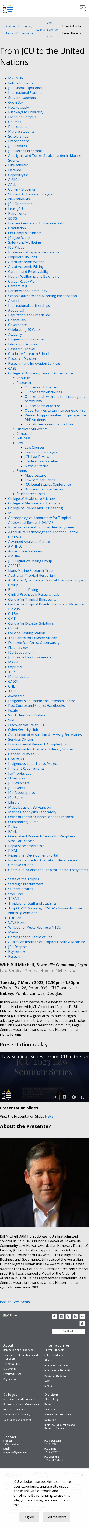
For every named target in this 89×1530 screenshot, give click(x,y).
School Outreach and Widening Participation (43, 296)
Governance (18, 324)
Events (40, 29)
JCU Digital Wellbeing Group (30, 561)
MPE (12, 513)
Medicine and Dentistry (16, 1414)
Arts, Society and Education (19, 1399)
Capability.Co (18, 175)
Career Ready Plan (22, 281)
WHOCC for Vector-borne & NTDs (35, 927)
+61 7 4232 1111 (52, 1452)
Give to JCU (17, 759)
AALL (12, 184)
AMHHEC (15, 546)
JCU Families (18, 146)
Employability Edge (23, 257)
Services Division (21, 739)
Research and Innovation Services (34, 363)
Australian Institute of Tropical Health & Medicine (47, 941)
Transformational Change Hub (49, 424)
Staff (12, 720)
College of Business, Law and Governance (19, 29)
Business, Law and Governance (21, 1404)
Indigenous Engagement (27, 339)
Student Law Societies (42, 461)
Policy (13, 826)
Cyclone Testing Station (27, 633)
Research (24, 382)
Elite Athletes (18, 165)
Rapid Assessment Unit (26, 845)
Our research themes (41, 387)
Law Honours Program (42, 452)
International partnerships (29, 305)
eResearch (16, 696)
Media (13, 932)
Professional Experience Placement (36, 252)
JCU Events (17, 788)
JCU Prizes (16, 247)
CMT (12, 618)
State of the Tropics (24, 879)
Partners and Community (28, 291)
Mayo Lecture (35, 475)
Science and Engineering (17, 1419)
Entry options (19, 141)
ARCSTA (15, 565)
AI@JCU (14, 179)
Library (14, 802)
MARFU (14, 662)
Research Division (22, 358)
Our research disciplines (43, 392)
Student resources (31, 493)
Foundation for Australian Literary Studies (41, 749)
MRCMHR (16, 78)
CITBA (13, 613)
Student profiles (21, 889)
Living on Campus (22, 117)
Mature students (21, 131)
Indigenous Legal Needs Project (33, 763)
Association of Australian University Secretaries (45, 734)
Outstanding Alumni (24, 822)
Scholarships (18, 136)
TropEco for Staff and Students (32, 903)
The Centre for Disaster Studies (33, 638)
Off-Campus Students (25, 233)
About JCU (16, 310)
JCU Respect (18, 946)
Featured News (12, 1374)
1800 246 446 (11, 1444)
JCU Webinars (19, 783)
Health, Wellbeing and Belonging (34, 276)
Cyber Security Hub (23, 729)
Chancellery (17, 320)
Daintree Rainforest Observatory (34, 642)
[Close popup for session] (82, 1476)
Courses (15, 122)
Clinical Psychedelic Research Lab (34, 594)
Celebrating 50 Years (24, 329)
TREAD (14, 898)
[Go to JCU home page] (10, 1315)
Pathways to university (26, 112)
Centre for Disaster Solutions (31, 623)
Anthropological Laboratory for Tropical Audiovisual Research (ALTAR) (39, 520)
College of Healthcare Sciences (32, 498)
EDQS (13, 218)
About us (24, 378)
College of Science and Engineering (36, 508)
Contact (9, 1437)
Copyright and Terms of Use (30, 937)
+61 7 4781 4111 (52, 1444)
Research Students (55, 1375)
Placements (17, 213)
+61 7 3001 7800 (53, 1460)
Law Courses (35, 447)
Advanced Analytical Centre (29, 541)
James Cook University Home (8, 8)
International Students (26, 92)
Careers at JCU (20, 286)
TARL (12, 691)
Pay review (17, 951)
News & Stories (36, 466)
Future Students (21, 83)
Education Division (23, 344)
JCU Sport (16, 797)
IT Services (17, 778)
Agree (29, 1517)
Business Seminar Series (44, 489)
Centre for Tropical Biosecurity (32, 599)
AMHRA (14, 556)
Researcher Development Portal (33, 855)
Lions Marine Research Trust (31, 570)
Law (20, 443)
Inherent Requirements (26, 768)
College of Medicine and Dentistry (34, 503)
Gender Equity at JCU (24, 754)
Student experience (23, 97)
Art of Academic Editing (26, 266)
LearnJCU (16, 208)
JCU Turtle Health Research (30, 657)
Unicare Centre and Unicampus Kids (36, 223)
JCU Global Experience (25, 88)
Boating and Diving (23, 589)
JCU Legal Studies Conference (48, 484)
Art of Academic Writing (27, 262)
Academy (15, 334)
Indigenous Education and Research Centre (42, 701)
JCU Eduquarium (21, 652)
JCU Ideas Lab (19, 676)
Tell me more (56, 1517)
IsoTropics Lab (20, 773)
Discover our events (32, 429)
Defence (15, 170)
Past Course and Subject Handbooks (37, 705)
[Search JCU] (83, 8)
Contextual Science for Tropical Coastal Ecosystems (48, 869)
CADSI (13, 681)
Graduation (17, 228)
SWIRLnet (16, 893)
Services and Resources (58, 1414)
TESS (12, 672)
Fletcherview (18, 647)
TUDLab (15, 917)
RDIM (13, 850)
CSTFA (13, 628)
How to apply (19, 107)
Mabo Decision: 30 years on (30, 807)
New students (19, 199)
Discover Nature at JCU (26, 725)
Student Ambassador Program (32, 194)
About (8, 1345)
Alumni (14, 300)
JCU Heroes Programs (25, 151)
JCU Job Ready (19, 237)
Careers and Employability (28, 271)
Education (50, 1419)
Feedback (68, 1331)
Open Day (16, 102)
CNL (12, 686)
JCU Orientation (21, 203)
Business (24, 438)
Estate (13, 710)
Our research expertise (43, 406)
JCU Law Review (37, 456)
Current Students (22, 189)
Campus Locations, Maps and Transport (20, 1356)
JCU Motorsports (22, 792)
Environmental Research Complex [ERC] (39, 744)
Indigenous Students (56, 1365)
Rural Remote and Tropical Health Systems (41, 527)
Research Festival (22, 349)
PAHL (13, 831)
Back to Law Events (15, 1302)
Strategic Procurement (26, 884)
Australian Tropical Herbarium (32, 575)
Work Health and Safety (27, 715)
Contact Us (25, 433)
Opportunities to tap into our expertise (55, 410)
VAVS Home (17, 922)
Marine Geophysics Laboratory (32, 812)
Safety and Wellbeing (25, 242)
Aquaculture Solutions (25, 551)
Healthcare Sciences (15, 1409)
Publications (18, 126)
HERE (49, 1116)
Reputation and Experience (29, 315)
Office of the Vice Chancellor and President (41, 817)
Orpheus (15, 667)
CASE (12, 368)
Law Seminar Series (52, 29)
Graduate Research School (29, 353)
